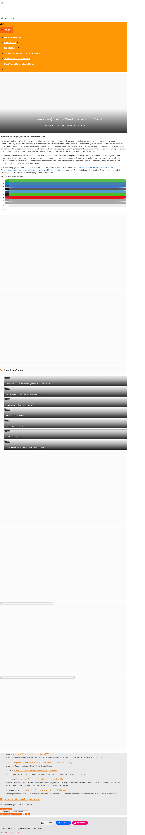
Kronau (73, 125)
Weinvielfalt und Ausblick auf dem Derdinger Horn (24, 394)
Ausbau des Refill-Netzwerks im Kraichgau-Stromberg (25, 447)
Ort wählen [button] (12, 37)
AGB (22, 828)
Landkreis (81, 125)
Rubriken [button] (10, 48)
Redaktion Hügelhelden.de (16, 762)
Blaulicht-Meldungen (19, 64)
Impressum (37, 828)
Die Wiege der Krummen (14, 437)
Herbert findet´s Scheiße (14, 426)
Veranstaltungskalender (22, 53)
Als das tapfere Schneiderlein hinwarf (19, 405)
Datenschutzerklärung (10, 828)
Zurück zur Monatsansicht (11, 814)
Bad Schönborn (63, 125)
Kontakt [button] (10, 42)
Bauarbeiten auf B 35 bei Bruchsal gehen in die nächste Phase (28, 384)
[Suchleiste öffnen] (2, 24)
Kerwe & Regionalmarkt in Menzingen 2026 (32, 754)
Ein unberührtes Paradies (15, 416)
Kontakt (28, 828)
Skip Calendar (6, 809)
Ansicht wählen (6, 811)
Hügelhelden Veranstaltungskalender (20, 799)
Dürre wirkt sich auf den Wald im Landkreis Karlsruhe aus (43, 790)
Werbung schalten (17, 58)
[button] (7, 181)
